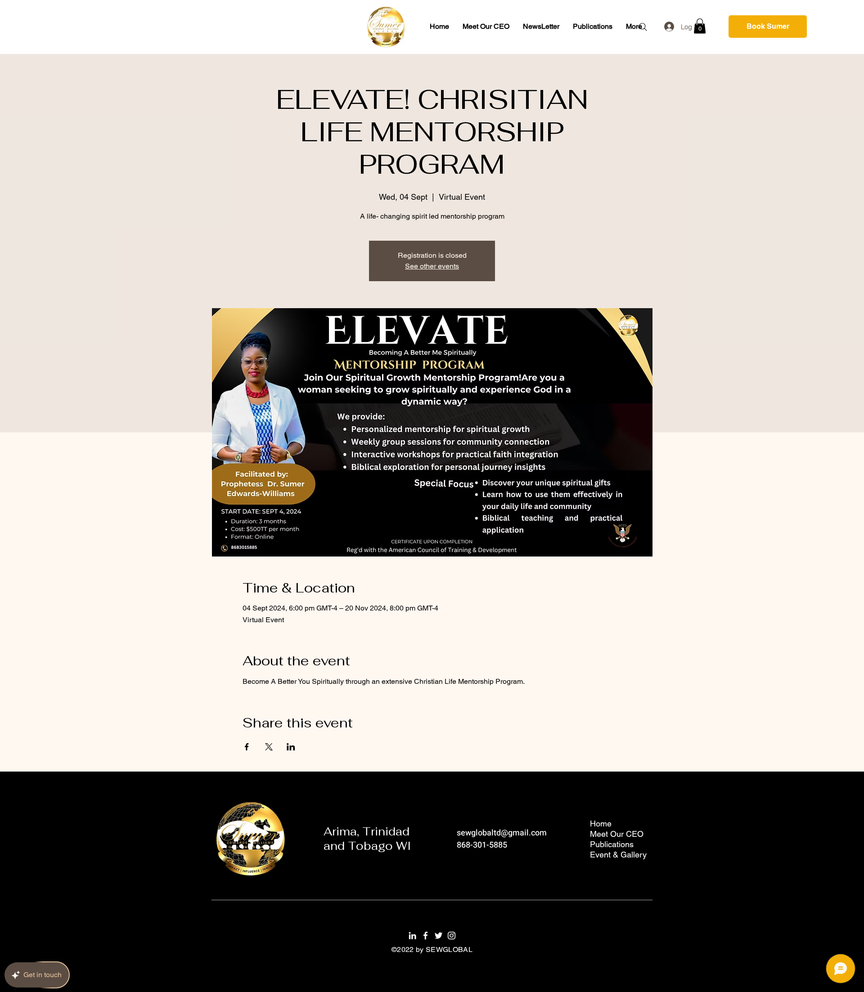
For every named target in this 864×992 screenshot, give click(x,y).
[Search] (643, 27)
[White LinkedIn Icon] (412, 935)
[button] (699, 25)
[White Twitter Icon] (438, 935)
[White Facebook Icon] (425, 935)
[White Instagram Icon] (451, 935)
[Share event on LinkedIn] (291, 746)
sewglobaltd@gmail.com (502, 833)
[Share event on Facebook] (247, 746)
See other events (432, 266)
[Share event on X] (269, 746)
